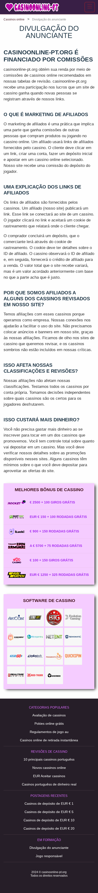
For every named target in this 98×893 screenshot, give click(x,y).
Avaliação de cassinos (49, 715)
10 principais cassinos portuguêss (49, 759)
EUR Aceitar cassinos (49, 776)
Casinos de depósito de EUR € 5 (49, 812)
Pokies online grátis (49, 723)
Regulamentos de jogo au (49, 732)
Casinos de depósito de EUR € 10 (49, 820)
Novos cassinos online (49, 768)
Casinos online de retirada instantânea (49, 740)
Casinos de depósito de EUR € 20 (49, 828)
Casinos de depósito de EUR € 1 (49, 803)
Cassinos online (14, 19)
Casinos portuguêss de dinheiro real (49, 784)
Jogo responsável (49, 856)
